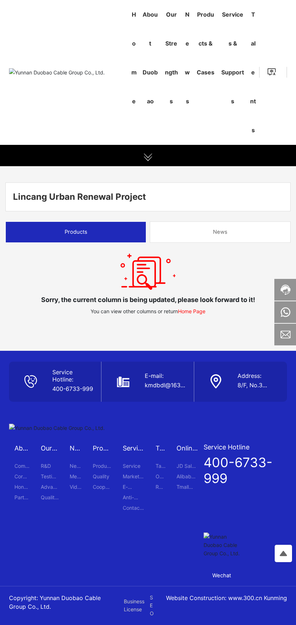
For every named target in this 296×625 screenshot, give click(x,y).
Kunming (275, 598)
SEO (152, 605)
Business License (134, 605)
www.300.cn (245, 598)
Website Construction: (197, 598)
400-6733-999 (72, 388)
